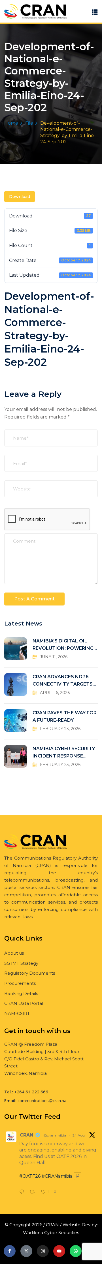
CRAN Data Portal (23, 1003)
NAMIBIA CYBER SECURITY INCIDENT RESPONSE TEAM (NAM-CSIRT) (64, 753)
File (29, 123)
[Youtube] (59, 1251)
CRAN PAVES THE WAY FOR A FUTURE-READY (65, 716)
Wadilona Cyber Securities (51, 1232)
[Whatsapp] (76, 1251)
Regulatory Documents (29, 973)
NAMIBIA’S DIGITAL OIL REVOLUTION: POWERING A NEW (63, 645)
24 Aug (79, 1135)
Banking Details (21, 993)
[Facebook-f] (10, 1251)
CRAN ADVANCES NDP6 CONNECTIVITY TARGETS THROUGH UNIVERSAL (63, 681)
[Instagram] (43, 1251)
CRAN (26, 1135)
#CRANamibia (57, 1176)
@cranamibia (54, 1135)
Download (19, 196)
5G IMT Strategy (21, 963)
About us (14, 953)
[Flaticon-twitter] (26, 1251)
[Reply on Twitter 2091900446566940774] (23, 1192)
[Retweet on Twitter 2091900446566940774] (34, 1192)
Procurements (20, 983)
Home (11, 123)
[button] (95, 12)
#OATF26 (30, 1176)
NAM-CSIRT (17, 1013)
